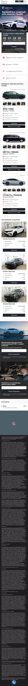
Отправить (14, 46)
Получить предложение (14, 354)
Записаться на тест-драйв (14, 126)
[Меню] (25, 1)
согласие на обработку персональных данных (14, 49)
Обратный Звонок (19, 1)
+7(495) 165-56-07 (22, 3)
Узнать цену (14, 123)
